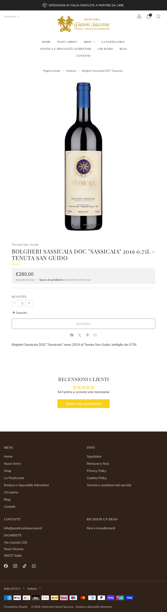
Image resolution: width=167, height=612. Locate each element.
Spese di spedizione (51, 279)
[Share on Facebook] (71, 335)
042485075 (13, 535)
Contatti (83, 55)
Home (46, 41)
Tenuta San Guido (25, 244)
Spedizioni (94, 456)
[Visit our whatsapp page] (34, 566)
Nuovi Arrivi (67, 41)
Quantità (19, 296)
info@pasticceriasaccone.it (23, 528)
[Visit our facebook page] (5, 566)
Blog (123, 48)
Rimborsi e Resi (98, 464)
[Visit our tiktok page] (24, 566)
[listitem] (83, 5)
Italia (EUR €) (12, 588)
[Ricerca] (158, 16)
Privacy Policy (97, 471)
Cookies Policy (97, 478)
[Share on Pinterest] (87, 335)
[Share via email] (95, 335)
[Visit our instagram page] (15, 566)
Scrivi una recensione (83, 403)
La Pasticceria (113, 41)
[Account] (139, 16)
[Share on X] (79, 335)
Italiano (10, 16)
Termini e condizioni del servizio (109, 485)
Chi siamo (105, 48)
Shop (87, 41)
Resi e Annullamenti (101, 528)
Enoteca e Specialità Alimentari (65, 48)
